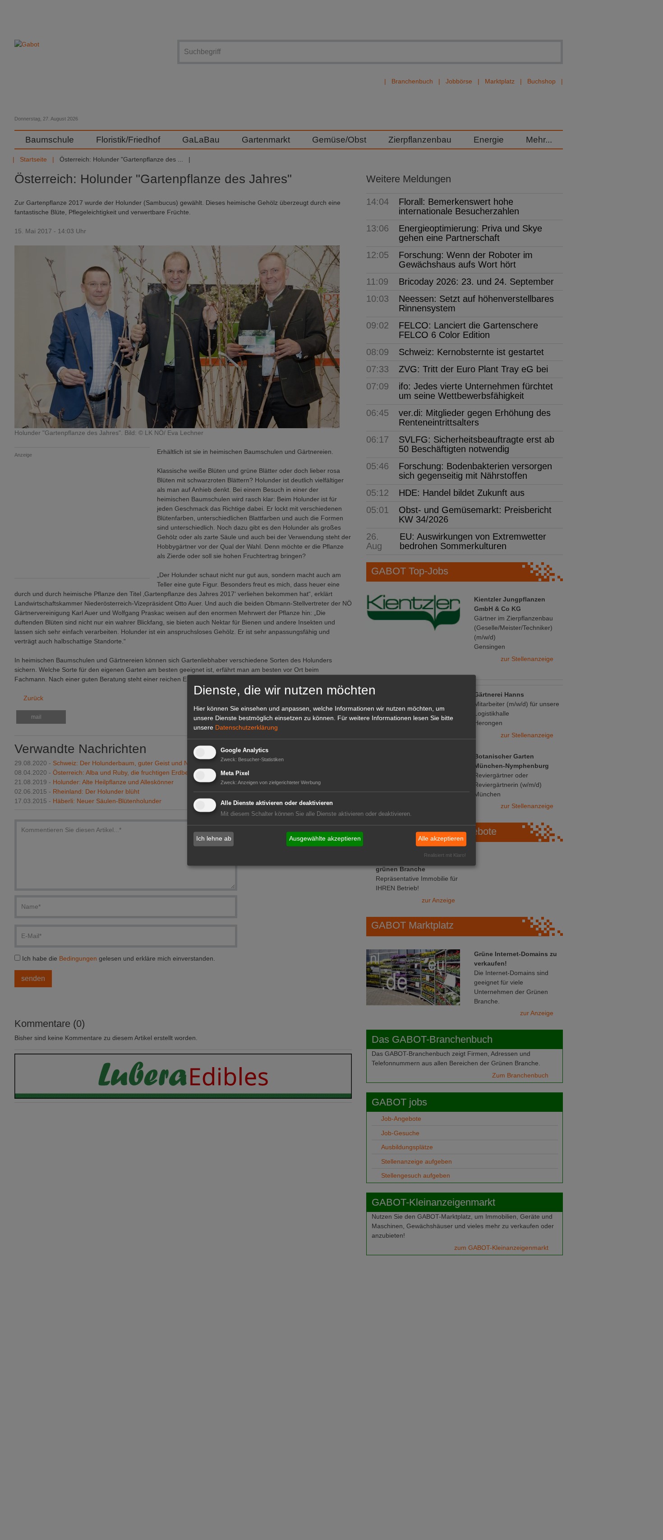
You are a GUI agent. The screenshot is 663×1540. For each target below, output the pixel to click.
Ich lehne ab (213, 838)
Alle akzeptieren (441, 838)
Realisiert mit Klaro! (445, 855)
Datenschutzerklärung (246, 727)
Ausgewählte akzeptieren (325, 838)
